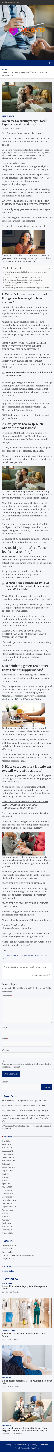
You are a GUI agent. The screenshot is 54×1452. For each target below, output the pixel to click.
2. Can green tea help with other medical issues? (24, 277)
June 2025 (6, 1177)
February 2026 (8, 1151)
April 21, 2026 (7, 1339)
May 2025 (6, 1180)
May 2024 (6, 1220)
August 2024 (7, 1210)
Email (5, 1039)
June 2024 (6, 1217)
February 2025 (8, 1190)
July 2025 (6, 1174)
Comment (7, 996)
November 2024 (9, 1200)
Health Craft (7, 1249)
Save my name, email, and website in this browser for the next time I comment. (26, 1065)
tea (41, 955)
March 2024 (7, 1226)
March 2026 (7, 1147)
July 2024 (6, 1213)
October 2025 (8, 1164)
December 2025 (9, 1157)
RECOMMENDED (11, 1278)
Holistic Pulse (8, 1271)
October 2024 (8, 1203)
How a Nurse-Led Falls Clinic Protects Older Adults (24, 1106)
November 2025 (9, 1161)
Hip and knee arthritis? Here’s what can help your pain (25, 1110)
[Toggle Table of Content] (46, 269)
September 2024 (9, 1207)
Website (5, 1050)
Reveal (31, 955)
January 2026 (7, 1154)
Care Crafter (22, 1445)
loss (26, 955)
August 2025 (7, 1170)
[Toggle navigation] (5, 63)
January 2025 (7, 1194)
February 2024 (8, 1230)
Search (5, 1082)
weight (4, 958)
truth (45, 955)
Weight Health (8, 116)
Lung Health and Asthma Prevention (18, 1255)
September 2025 (9, 1167)
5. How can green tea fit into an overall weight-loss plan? (27, 288)
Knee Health (7, 1252)
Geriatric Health (9, 1245)
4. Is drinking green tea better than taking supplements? (21, 284)
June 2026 (6, 1141)
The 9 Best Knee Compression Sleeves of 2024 (26, 967)
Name (5, 1027)
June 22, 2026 (7, 1292)
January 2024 (7, 1233)
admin (18, 128)
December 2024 (9, 1197)
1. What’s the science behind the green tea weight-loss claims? (26, 273)
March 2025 (7, 1187)
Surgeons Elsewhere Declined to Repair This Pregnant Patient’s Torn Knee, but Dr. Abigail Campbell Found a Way (25, 1118)
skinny (36, 955)
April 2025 (6, 1184)
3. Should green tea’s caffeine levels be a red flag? (24, 280)
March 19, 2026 (7, 1386)
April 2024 (6, 1223)
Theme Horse (43, 1445)
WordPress (35, 1448)
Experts (9, 955)
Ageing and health (40, 975)
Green (21, 955)
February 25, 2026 (8, 1434)
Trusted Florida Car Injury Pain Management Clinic (24, 1101)
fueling (15, 955)
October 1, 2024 (8, 128)
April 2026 (6, 1144)
